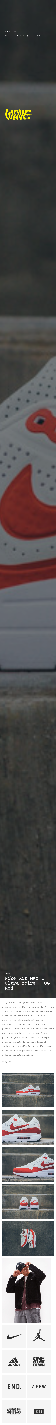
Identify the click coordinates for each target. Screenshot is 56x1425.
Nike (7, 974)
